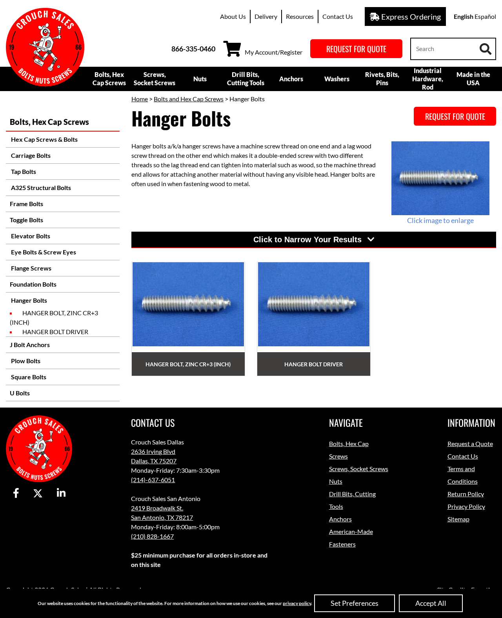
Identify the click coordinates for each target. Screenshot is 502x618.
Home (139, 98)
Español (485, 16)
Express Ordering (410, 16)
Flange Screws (30, 268)
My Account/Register (273, 52)
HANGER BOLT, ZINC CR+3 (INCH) (54, 317)
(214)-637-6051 (153, 479)
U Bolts (20, 393)
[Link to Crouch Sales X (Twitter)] (38, 493)
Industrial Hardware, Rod (427, 79)
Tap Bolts (23, 171)
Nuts (200, 78)
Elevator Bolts (30, 236)
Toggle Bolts (26, 219)
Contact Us (337, 16)
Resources (300, 16)
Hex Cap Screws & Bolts (44, 139)
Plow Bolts (25, 360)
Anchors (291, 78)
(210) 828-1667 (152, 536)
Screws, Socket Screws (154, 78)
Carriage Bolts (30, 155)
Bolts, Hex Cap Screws (109, 78)
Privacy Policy (466, 506)
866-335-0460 (193, 48)
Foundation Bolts (33, 284)
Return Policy (465, 493)
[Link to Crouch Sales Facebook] (16, 493)
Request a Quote (470, 443)
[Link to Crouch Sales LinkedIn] (61, 493)
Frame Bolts (26, 203)
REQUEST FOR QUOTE (356, 49)
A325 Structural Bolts (40, 187)
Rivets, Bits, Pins (382, 78)
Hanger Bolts (28, 300)
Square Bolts (28, 376)
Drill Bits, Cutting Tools (245, 78)
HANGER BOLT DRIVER (55, 331)
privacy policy (297, 603)
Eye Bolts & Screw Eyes (43, 252)
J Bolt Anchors (30, 344)
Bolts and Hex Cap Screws (189, 98)
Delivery (266, 16)
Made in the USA (473, 78)
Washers (336, 78)
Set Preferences (354, 603)
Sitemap (458, 519)
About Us (233, 16)
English (463, 16)
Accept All (430, 603)
